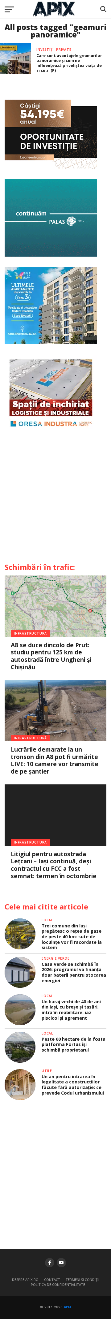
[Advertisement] (55, 498)
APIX (67, 1307)
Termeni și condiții (82, 1279)
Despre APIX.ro (25, 1279)
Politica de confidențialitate (58, 1284)
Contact (52, 1279)
